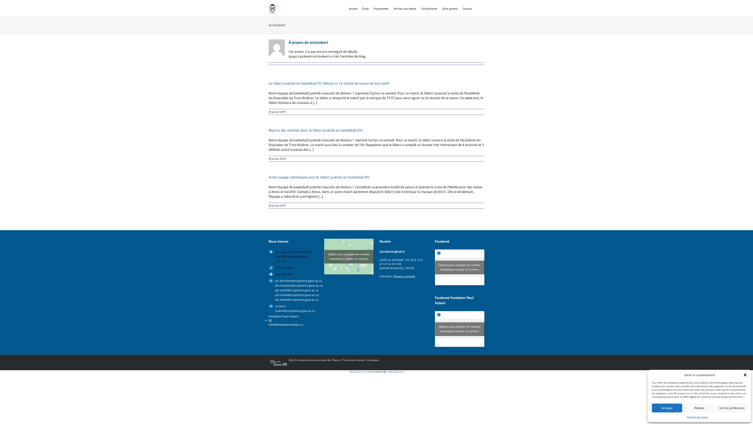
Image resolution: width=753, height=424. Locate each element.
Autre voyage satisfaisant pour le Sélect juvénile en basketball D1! (319, 177)
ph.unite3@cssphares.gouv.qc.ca (296, 290)
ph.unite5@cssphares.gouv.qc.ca (296, 300)
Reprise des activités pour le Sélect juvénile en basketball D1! (316, 130)
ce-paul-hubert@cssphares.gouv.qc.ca (295, 308)
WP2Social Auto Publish (361, 371)
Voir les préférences (732, 408)
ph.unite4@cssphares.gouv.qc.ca (296, 295)
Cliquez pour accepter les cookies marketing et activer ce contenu (349, 256)
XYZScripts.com (396, 371)
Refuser (699, 408)
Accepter (667, 408)
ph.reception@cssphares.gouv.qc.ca (296, 285)
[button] (745, 375)
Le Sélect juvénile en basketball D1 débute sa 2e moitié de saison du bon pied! (329, 83)
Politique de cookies (697, 417)
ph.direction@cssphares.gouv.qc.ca (296, 281)
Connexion (373, 360)
